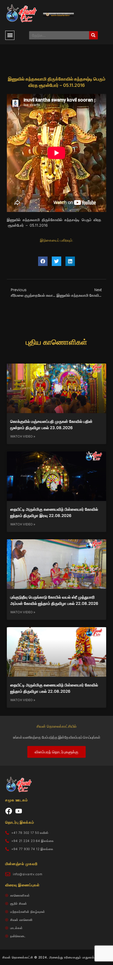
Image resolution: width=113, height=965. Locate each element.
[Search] (93, 35)
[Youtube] (18, 811)
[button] (9, 35)
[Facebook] (8, 811)
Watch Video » (22, 436)
